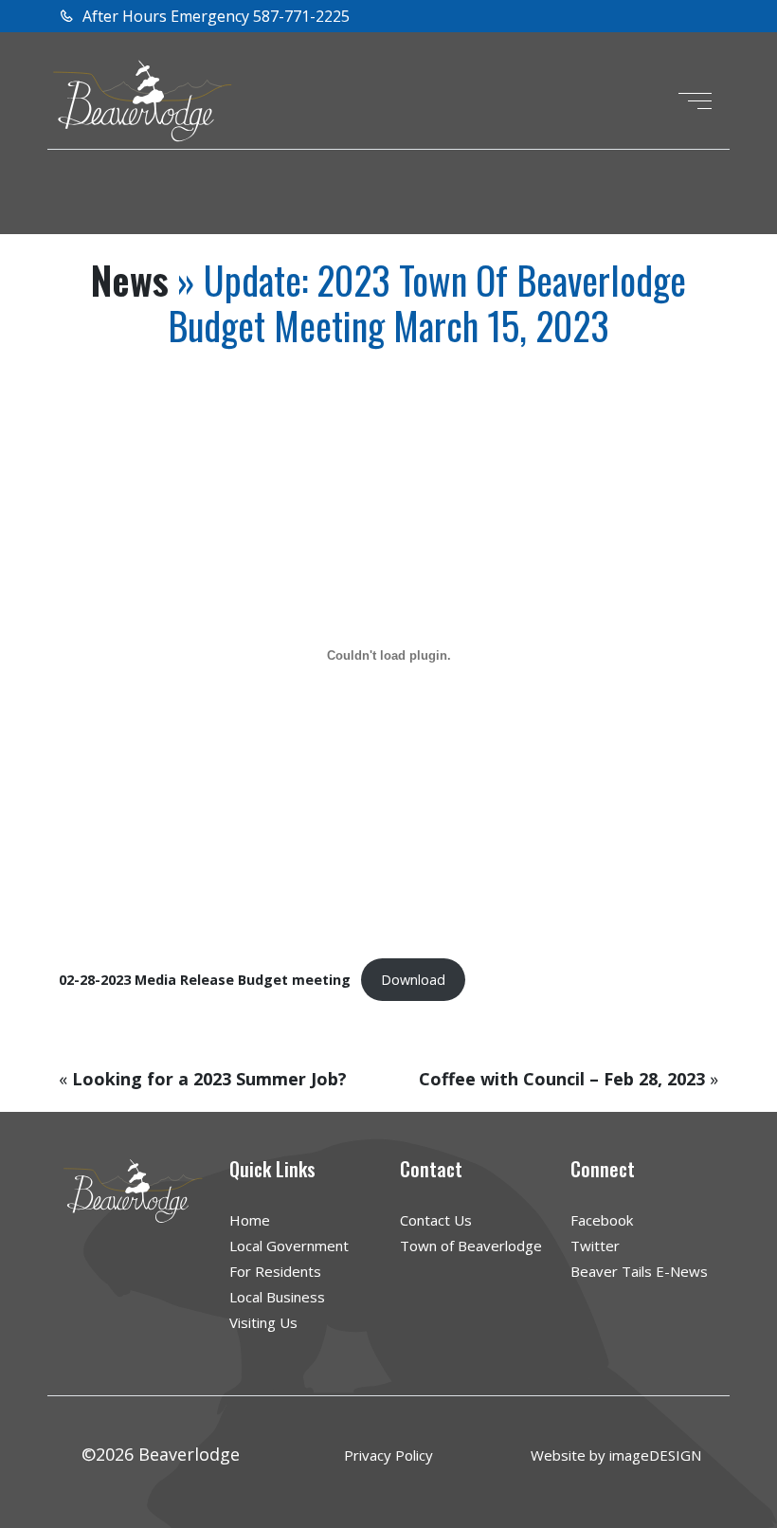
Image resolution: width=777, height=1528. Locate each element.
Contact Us (436, 1219)
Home (249, 1219)
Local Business (277, 1296)
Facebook (601, 1219)
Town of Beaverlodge (471, 1245)
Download (413, 980)
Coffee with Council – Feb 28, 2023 (562, 1078)
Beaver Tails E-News (639, 1271)
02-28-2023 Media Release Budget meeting (205, 980)
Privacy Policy (388, 1455)
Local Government (289, 1245)
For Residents (275, 1271)
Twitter (595, 1245)
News (130, 279)
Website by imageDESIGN (616, 1455)
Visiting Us (263, 1322)
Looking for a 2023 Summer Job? (209, 1078)
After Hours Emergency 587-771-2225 (214, 16)
